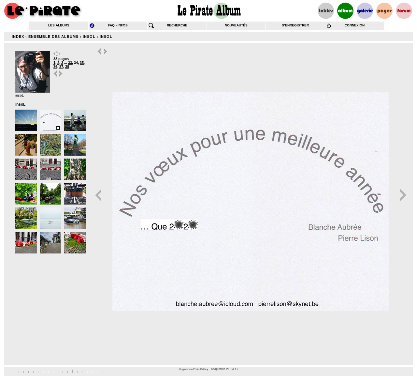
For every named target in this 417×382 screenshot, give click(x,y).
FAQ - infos (118, 25)
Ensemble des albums (53, 36)
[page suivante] (61, 76)
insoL (89, 36)
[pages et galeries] (384, 11)
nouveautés (236, 25)
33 (70, 63)
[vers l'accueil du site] (43, 11)
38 (67, 67)
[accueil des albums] (209, 11)
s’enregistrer (295, 25)
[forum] (404, 11)
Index (18, 36)
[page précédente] (55, 76)
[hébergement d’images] (365, 11)
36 (55, 67)
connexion (355, 25)
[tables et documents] (326, 11)
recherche (177, 25)
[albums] (345, 11)
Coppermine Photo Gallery (193, 369)
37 (61, 67)
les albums (58, 25)
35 (82, 63)
